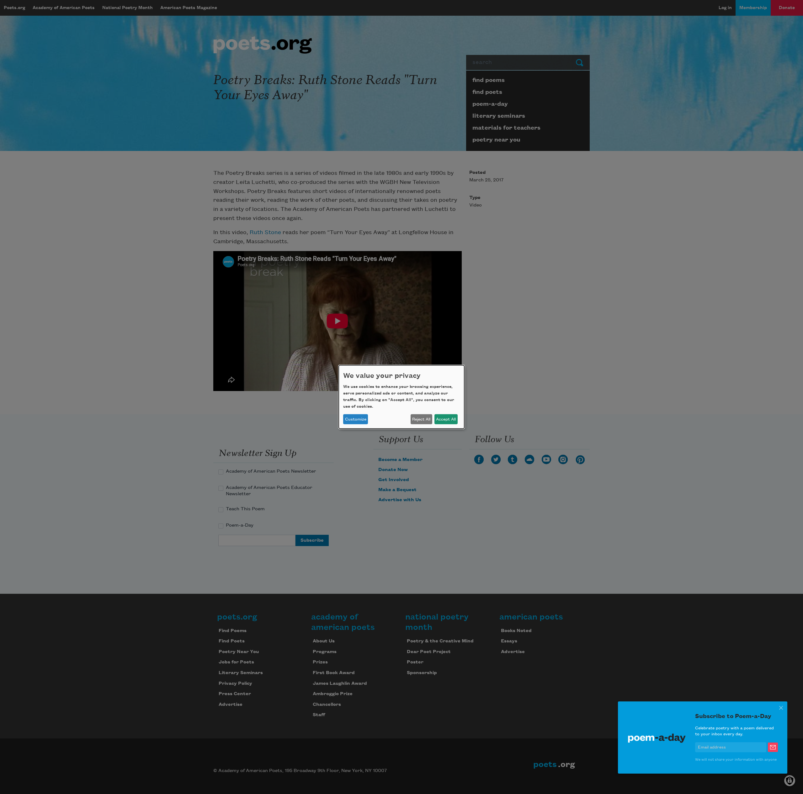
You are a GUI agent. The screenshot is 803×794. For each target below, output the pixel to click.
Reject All (421, 419)
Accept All (446, 419)
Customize (355, 419)
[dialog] (401, 397)
